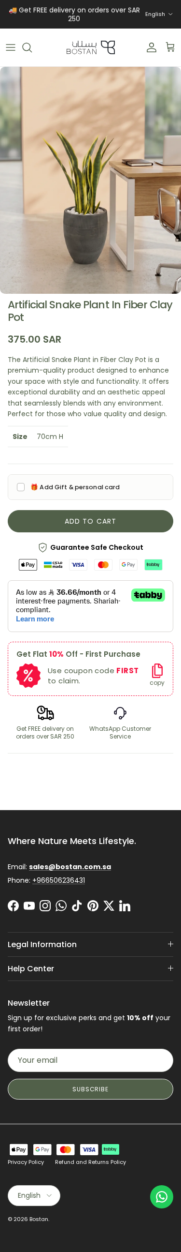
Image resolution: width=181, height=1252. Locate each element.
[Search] (31, 47)
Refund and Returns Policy (90, 1162)
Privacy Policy (26, 1162)
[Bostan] (91, 47)
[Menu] (10, 47)
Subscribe (90, 1089)
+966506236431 (58, 880)
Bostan (38, 1219)
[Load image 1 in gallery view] (90, 180)
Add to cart (90, 521)
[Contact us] (161, 1196)
